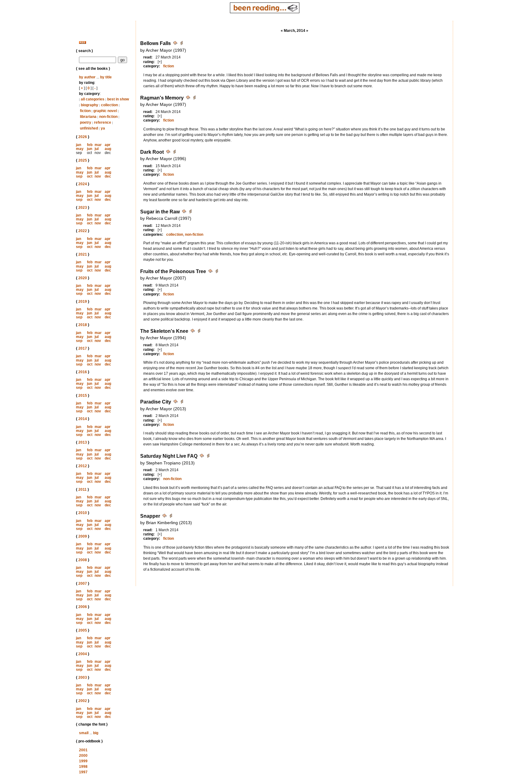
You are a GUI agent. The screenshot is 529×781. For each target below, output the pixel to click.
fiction (85, 111)
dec (108, 176)
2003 (82, 677)
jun (89, 149)
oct (89, 176)
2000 (83, 755)
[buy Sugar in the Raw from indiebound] (190, 212)
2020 (82, 278)
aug (108, 149)
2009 (82, 536)
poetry (85, 122)
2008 (82, 560)
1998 (83, 766)
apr (108, 145)
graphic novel (105, 111)
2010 (82, 513)
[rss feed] (82, 42)
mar (98, 145)
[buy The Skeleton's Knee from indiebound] (199, 331)
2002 (82, 701)
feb (89, 145)
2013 (82, 442)
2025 (82, 160)
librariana (88, 117)
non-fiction (108, 117)
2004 (82, 654)
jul (97, 149)
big (95, 733)
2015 (82, 395)
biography (89, 105)
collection (109, 105)
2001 (83, 750)
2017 (82, 348)
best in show (118, 99)
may (80, 149)
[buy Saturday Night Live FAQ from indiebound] (208, 456)
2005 (82, 630)
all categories (92, 99)
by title (106, 77)
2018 (82, 325)
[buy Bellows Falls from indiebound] (181, 44)
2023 (82, 207)
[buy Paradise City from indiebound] (181, 402)
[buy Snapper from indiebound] (170, 516)
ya (103, 128)
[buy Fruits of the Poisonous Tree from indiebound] (216, 272)
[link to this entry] (175, 44)
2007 (82, 583)
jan (78, 145)
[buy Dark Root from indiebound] (174, 152)
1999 (83, 761)
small (83, 733)
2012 (82, 466)
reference (102, 122)
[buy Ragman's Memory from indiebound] (194, 98)
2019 (82, 301)
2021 (82, 254)
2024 (82, 184)
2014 (82, 419)
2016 (82, 372)
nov (98, 176)
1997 (83, 772)
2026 (82, 137)
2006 (82, 607)
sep (79, 176)
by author (87, 77)
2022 (82, 231)
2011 (82, 489)
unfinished (89, 128)
